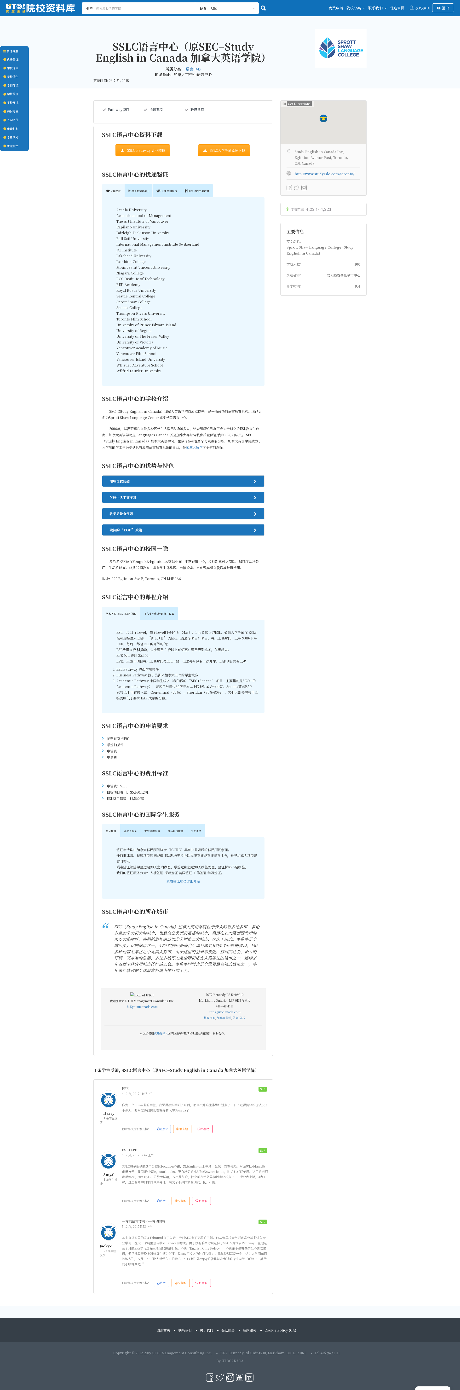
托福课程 (156, 109)
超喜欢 (204, 1129)
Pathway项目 (118, 109)
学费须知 (12, 137)
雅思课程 (197, 109)
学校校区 (12, 94)
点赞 (164, 1129)
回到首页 (163, 1330)
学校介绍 (12, 68)
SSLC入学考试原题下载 (227, 150)
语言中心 (193, 69)
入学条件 (12, 120)
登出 (445, 7)
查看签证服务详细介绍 (183, 881)
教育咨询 (209, 1018)
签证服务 (228, 1330)
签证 (236, 1018)
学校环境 (12, 85)
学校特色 (12, 77)
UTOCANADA (232, 1360)
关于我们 (206, 1330)
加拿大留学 (194, 447)
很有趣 (183, 1129)
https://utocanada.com (225, 1012)
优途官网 (397, 7)
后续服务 (249, 1330)
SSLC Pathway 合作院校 (146, 150)
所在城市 (12, 146)
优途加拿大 (161, 1033)
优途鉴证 (12, 59)
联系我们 (375, 7)
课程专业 (12, 111)
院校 (242, 1018)
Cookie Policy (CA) (280, 1330)
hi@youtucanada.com (142, 1007)
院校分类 (353, 7)
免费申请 (336, 7)
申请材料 (12, 129)
